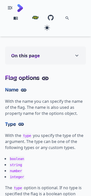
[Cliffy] (20, 8)
